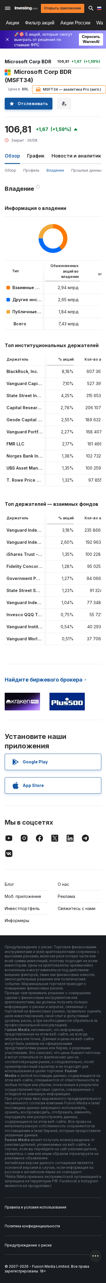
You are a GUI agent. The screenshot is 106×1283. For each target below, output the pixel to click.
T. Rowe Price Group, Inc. (32, 480)
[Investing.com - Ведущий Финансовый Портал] (26, 8)
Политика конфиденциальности (32, 1226)
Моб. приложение (23, 896)
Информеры (17, 920)
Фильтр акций (39, 22)
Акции (12, 22)
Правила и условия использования (35, 1207)
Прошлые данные (87, 170)
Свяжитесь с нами (76, 908)
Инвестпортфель (22, 908)
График (35, 156)
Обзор (10, 170)
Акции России (75, 22)
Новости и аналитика (78, 156)
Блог (9, 884)
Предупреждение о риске (28, 1245)
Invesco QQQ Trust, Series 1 (35, 614)
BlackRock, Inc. (22, 371)
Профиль (31, 170)
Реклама (66, 896)
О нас (63, 884)
